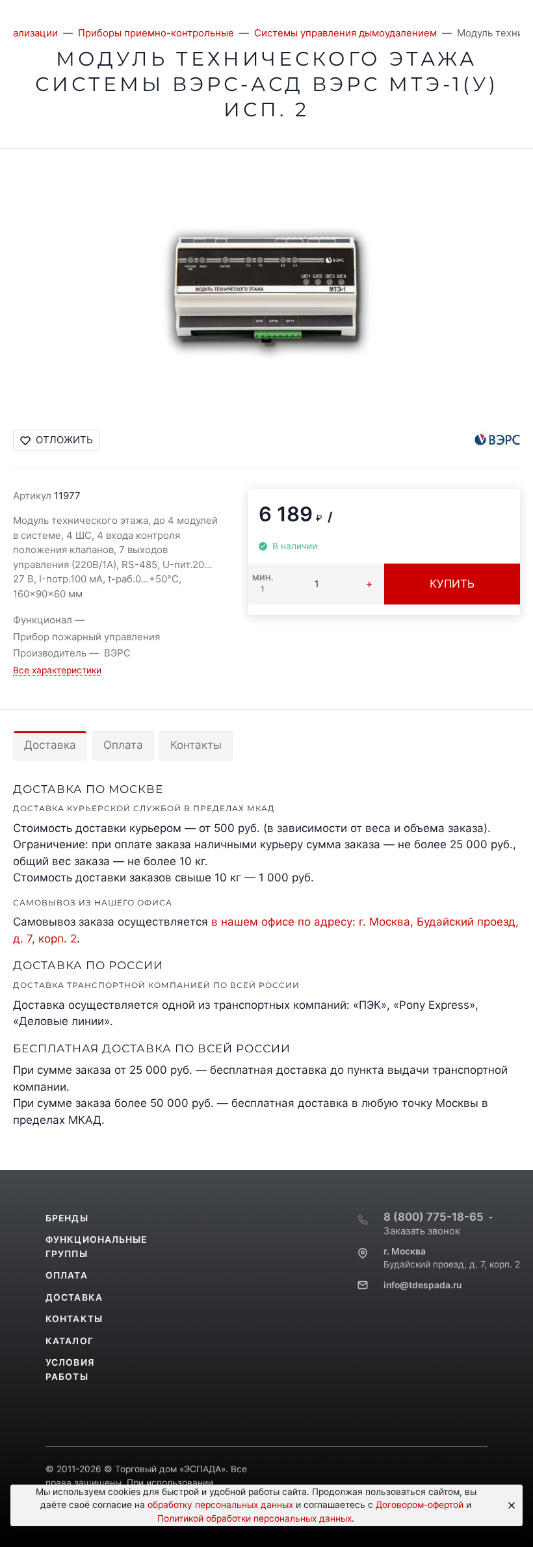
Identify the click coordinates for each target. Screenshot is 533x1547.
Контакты (196, 744)
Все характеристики (57, 670)
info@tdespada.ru (423, 1285)
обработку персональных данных (220, 1505)
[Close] (508, 1505)
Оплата (123, 744)
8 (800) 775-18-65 (434, 1216)
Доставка (50, 744)
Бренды (67, 1218)
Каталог (70, 1341)
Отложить (64, 440)
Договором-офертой (419, 1505)
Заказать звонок (422, 1231)
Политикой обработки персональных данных (254, 1518)
